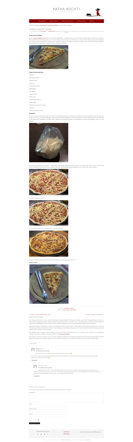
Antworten (34, 360)
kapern (68, 309)
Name (30, 403)
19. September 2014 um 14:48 (45, 367)
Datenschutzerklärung (64, 334)
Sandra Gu (38, 348)
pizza (74, 309)
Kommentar (32, 392)
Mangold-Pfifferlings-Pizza (39, 38)
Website (31, 414)
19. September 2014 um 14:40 (42, 350)
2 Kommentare (51, 31)
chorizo (64, 309)
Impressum (66, 431)
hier (49, 117)
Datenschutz (66, 433)
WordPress (88, 439)
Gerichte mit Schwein (69, 308)
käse (72, 309)
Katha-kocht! (66, 9)
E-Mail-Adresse (33, 408)
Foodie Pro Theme (65, 439)
